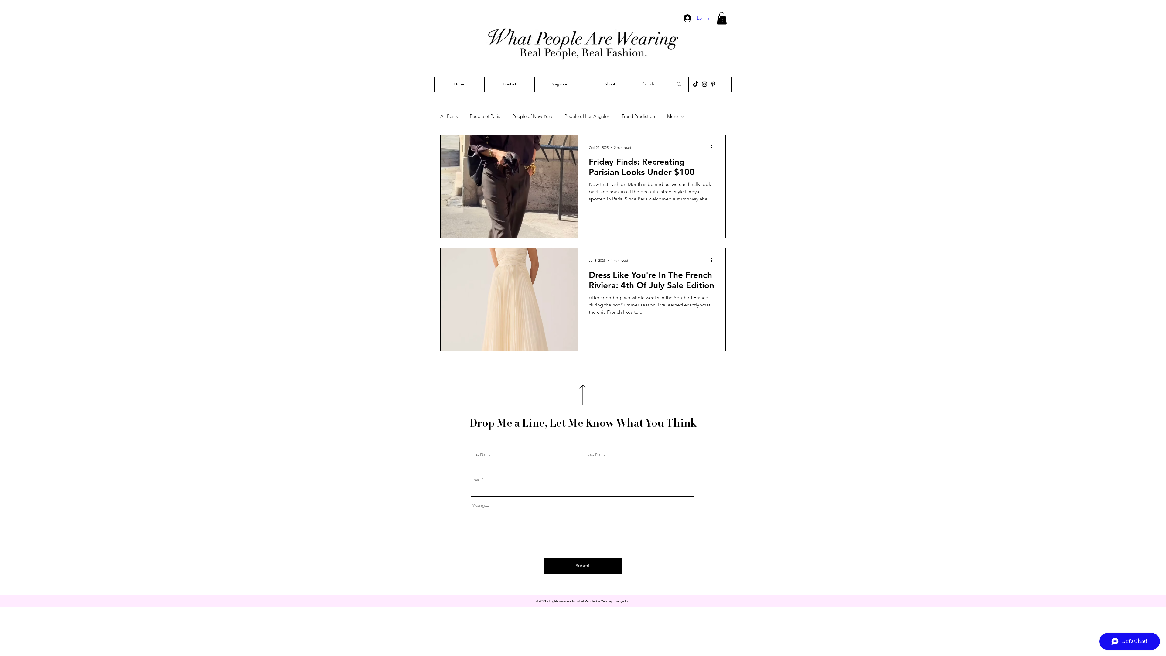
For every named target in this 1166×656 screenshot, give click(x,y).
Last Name (596, 454)
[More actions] (713, 147)
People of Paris (485, 116)
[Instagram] (704, 84)
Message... (480, 505)
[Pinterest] (713, 84)
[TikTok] (695, 84)
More (672, 116)
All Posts (449, 116)
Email (476, 479)
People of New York (532, 116)
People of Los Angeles (586, 116)
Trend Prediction (638, 116)
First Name (481, 454)
